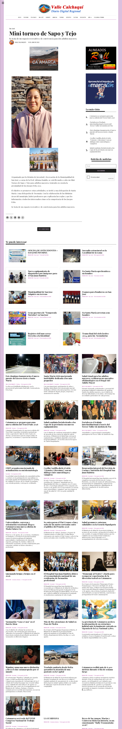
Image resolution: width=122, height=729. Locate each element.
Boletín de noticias (101, 159)
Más (89, 17)
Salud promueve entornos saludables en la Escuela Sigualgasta (99, 523)
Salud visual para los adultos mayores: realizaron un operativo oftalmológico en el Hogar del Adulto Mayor (97, 379)
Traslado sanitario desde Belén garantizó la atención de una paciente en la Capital (58, 669)
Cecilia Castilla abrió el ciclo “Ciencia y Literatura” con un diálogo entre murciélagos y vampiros (57, 471)
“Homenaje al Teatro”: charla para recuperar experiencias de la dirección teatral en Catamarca (98, 575)
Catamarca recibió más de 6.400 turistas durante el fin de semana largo (97, 669)
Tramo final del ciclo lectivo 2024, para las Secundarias (95, 334)
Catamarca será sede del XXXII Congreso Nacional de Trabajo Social (20, 720)
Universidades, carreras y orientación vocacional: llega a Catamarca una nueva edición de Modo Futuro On (21, 525)
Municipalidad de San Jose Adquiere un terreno (40, 293)
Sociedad (26, 17)
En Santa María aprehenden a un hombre (96, 272)
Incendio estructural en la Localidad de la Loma (94, 251)
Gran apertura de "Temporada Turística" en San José (42, 313)
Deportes (68, 17)
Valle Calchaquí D (20, 42)
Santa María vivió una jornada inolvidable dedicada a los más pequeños (58, 378)
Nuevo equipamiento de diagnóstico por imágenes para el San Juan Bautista (42, 273)
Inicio (19, 17)
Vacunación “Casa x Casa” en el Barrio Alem (20, 622)
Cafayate (48, 17)
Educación (83, 17)
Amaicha (55, 17)
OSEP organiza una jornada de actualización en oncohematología (22, 469)
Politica (18, 384)
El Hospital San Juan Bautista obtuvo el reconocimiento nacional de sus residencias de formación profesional (61, 577)
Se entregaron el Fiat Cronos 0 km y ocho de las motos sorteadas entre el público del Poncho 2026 (61, 524)
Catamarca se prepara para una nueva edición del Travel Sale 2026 (22, 423)
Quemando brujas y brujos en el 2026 (20, 574)
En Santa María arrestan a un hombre (96, 313)
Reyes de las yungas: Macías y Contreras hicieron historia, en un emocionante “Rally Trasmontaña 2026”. (98, 721)
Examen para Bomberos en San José (96, 293)
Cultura (75, 17)
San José (41, 17)
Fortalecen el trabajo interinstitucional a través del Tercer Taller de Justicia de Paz (96, 424)
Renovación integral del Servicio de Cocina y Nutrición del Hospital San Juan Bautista (98, 470)
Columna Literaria (99, 17)
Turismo (61, 17)
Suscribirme (101, 171)
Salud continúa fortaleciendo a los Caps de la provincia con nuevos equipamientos (60, 424)
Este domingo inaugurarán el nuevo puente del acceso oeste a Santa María (22, 378)
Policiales (33, 17)
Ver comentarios (43, 229)
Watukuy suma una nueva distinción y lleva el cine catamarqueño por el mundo (22, 669)
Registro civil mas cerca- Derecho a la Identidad (39, 334)
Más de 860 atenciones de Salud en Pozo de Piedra (60, 622)
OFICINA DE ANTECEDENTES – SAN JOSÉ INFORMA (43, 251)
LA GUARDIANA (51, 718)
